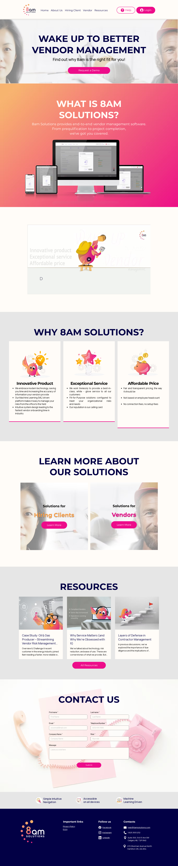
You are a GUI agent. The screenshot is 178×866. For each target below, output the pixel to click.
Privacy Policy (69, 826)
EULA (65, 829)
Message (52, 745)
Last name (95, 712)
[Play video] (89, 259)
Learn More (124, 524)
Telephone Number (98, 723)
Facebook (106, 827)
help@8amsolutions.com (139, 827)
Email (51, 723)
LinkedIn (106, 837)
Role (93, 734)
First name (53, 712)
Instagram (107, 832)
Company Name (56, 734)
